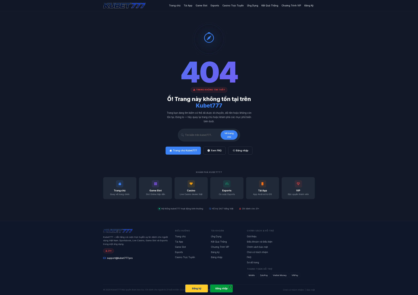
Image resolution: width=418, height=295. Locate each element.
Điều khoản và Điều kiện (259, 241)
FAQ (249, 257)
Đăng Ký (309, 5)
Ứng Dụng (252, 5)
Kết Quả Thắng (269, 5)
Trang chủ (174, 5)
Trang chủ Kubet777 (185, 150)
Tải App (188, 5)
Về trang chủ (229, 135)
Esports (215, 5)
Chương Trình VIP (291, 5)
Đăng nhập (242, 150)
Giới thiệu (252, 236)
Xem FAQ (216, 150)
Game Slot (201, 5)
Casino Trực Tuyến (233, 5)
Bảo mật (311, 289)
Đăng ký (215, 252)
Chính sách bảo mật (257, 247)
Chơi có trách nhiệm (257, 252)
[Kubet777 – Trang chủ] (131, 5)
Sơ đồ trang (253, 262)
